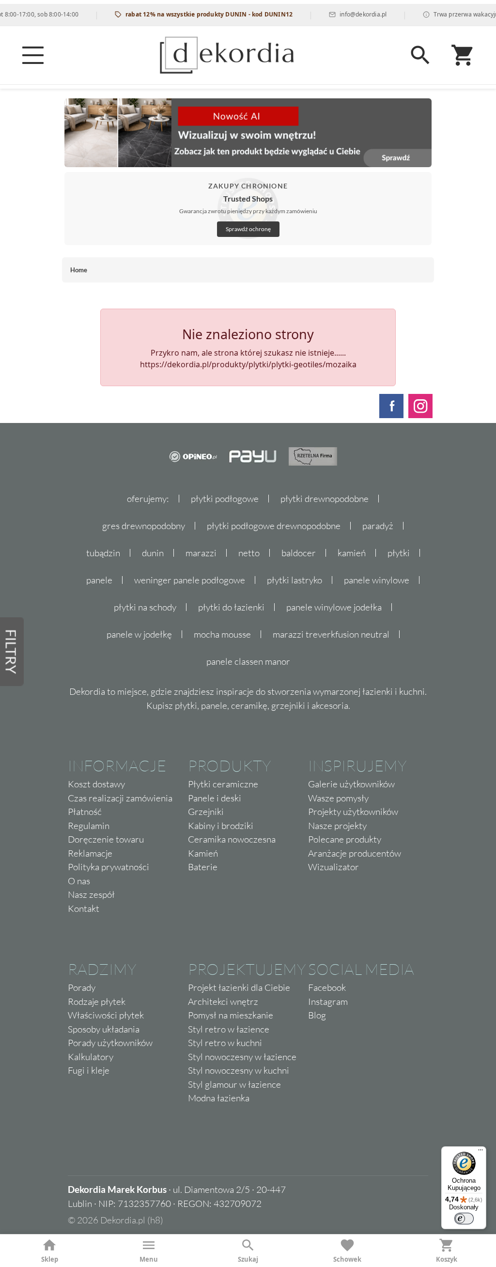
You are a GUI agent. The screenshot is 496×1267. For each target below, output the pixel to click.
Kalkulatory (90, 1057)
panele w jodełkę (139, 634)
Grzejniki (206, 811)
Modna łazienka (218, 1098)
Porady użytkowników (110, 1042)
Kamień (203, 853)
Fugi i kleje (88, 1070)
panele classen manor (248, 661)
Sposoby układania (104, 1029)
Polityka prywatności (108, 867)
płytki (399, 553)
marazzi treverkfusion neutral (331, 634)
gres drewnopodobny (143, 526)
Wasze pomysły (338, 798)
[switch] (464, 1218)
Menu (149, 1259)
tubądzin (103, 553)
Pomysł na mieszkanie (230, 1015)
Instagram (328, 1001)
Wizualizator (333, 867)
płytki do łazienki (231, 607)
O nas (79, 881)
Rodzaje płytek (96, 1001)
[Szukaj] (420, 55)
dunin (153, 553)
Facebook (327, 987)
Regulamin (88, 825)
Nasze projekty (337, 825)
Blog (317, 1015)
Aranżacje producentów (354, 853)
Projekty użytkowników (353, 811)
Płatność (85, 811)
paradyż (377, 526)
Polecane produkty (344, 839)
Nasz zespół (91, 894)
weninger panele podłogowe (189, 580)
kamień (352, 553)
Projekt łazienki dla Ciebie (239, 987)
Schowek (347, 1259)
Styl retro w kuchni (225, 1042)
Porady (81, 987)
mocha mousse (222, 634)
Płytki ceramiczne (223, 784)
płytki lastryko (294, 580)
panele (99, 580)
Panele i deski (214, 798)
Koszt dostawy (96, 784)
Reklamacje (90, 853)
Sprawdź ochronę (248, 229)
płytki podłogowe (225, 498)
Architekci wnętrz (223, 1001)
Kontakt (83, 908)
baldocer (298, 553)
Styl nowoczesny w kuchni (238, 1070)
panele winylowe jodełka (334, 607)
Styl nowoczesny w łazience (242, 1057)
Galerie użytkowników (351, 784)
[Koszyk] (463, 55)
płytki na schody (145, 607)
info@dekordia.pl (348, 14)
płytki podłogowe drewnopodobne (274, 526)
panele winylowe (376, 580)
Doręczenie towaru (106, 839)
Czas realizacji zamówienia (120, 798)
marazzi (201, 553)
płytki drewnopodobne (324, 498)
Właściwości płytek (106, 1015)
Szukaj (248, 1259)
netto (249, 553)
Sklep (49, 1259)
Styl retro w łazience (228, 1029)
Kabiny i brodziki (220, 825)
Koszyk (446, 1259)
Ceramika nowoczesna (232, 839)
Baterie (202, 867)
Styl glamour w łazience (234, 1084)
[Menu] (33, 55)
